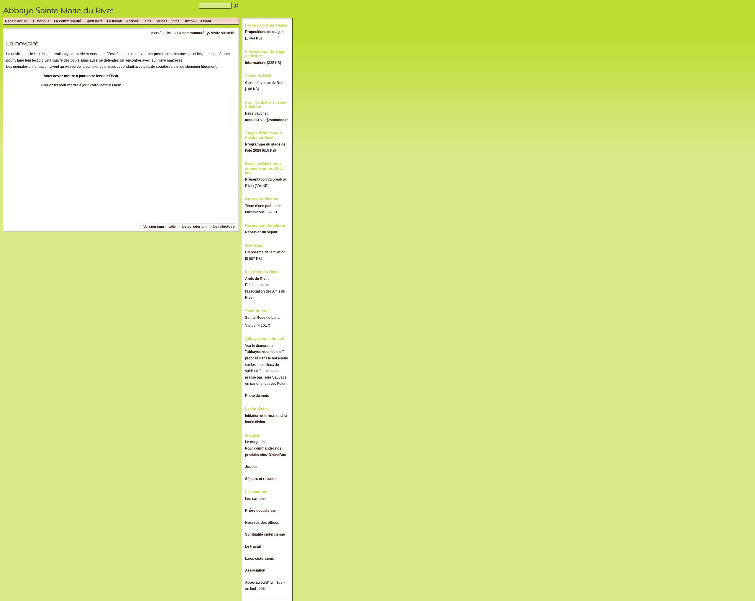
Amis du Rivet (257, 279)
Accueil (132, 21)
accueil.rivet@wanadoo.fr (266, 120)
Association (255, 570)
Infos (175, 21)
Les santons (255, 499)
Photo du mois (257, 396)
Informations (255, 63)
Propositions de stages (264, 32)
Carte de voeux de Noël (264, 83)
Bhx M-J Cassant (197, 21)
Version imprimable (159, 226)
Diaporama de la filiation (265, 252)
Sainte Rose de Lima (262, 318)
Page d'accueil (17, 21)
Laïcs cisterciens (259, 559)
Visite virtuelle (223, 33)
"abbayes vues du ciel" (264, 352)
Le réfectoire (224, 226)
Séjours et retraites (261, 479)
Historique (41, 21)
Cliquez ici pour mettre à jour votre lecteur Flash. (81, 85)
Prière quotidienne (260, 510)
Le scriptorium (194, 226)
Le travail (114, 21)
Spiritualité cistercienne (265, 534)
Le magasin (255, 442)
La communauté (67, 21)
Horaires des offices (262, 523)
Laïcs (146, 21)
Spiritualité (94, 21)
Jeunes (161, 21)
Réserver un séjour (261, 232)
